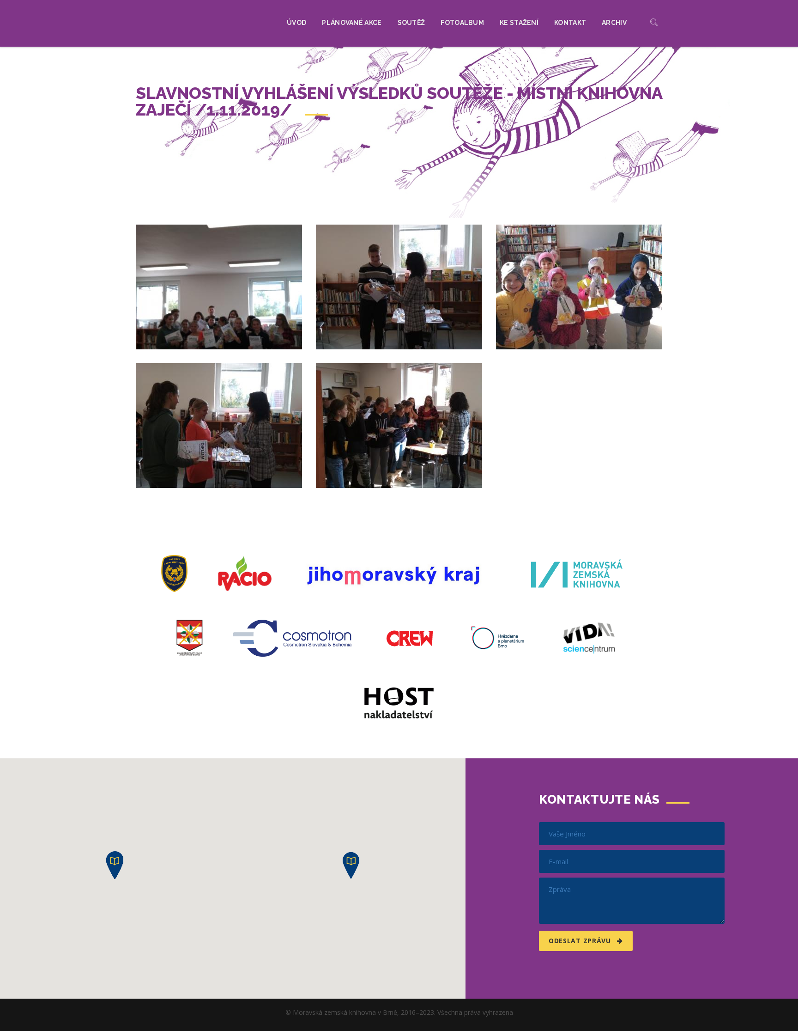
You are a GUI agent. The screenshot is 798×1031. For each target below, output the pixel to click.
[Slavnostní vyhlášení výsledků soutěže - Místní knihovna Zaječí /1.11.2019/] (219, 287)
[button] (351, 865)
